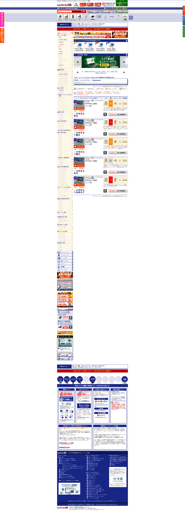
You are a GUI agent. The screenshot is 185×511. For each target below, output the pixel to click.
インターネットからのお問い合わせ (92, 509)
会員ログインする (184, 10)
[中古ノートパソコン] (65, 32)
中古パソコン (65, 24)
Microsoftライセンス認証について (94, 486)
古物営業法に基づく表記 (93, 465)
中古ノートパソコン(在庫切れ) (67, 476)
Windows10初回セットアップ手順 (95, 488)
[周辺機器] (65, 266)
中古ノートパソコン (86, 23)
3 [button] (102, 69)
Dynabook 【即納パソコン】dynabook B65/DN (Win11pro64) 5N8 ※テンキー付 (65, 314)
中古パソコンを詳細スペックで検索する (68, 460)
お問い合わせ (90, 461)
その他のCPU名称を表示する (65, 130)
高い (85, 88)
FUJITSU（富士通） (63, 39)
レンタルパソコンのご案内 (93, 497)
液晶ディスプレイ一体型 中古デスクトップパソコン (73, 468)
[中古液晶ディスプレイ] (65, 260)
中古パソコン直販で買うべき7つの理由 (95, 458)
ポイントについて (91, 478)
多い (111, 88)
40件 (126, 88)
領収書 (126, 8)
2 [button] (99, 69)
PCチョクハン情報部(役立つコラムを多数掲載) (70, 480)
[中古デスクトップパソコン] (65, 252)
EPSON (60, 53)
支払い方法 (120, 8)
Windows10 (101, 23)
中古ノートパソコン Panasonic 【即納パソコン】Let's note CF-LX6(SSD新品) (118, 134)
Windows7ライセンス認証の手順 (94, 491)
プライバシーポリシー (115, 463)
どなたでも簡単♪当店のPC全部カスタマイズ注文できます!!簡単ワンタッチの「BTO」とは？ (65, 285)
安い (82, 88)
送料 (114, 8)
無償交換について (91, 481)
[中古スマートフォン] (65, 269)
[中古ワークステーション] (65, 255)
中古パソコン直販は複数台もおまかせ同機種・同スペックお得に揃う (90, 5)
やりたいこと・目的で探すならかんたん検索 (107, 11)
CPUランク (110, 98)
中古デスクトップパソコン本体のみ (69, 465)
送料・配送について (92, 477)
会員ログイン (108, 8)
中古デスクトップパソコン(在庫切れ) (68, 477)
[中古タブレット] (65, 263)
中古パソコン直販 (76, 23)
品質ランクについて (92, 475)
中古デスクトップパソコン (66, 463)
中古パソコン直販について (93, 457)
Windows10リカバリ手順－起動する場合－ (96, 489)
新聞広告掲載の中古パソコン (66, 474)
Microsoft (61, 65)
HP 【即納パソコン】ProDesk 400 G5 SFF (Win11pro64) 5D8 (65, 323)
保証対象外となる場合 (67, 443)
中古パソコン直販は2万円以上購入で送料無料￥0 (98, 5)
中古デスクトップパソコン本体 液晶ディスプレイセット (74, 466)
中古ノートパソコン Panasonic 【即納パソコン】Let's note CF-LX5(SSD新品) (118, 152)
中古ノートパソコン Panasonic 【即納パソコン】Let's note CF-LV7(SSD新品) (118, 191)
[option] (101, 62)
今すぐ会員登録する (83, 401)
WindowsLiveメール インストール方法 (95, 496)
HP (59, 46)
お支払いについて (91, 480)
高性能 (102, 88)
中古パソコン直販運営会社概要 (94, 460)
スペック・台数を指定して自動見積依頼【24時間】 (121, 11)
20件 (123, 88)
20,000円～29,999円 (63, 74)
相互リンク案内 (91, 468)
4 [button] (104, 69)
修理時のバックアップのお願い (94, 485)
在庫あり (116, 88)
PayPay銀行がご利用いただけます (100, 417)
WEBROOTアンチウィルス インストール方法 (97, 494)
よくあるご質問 (91, 469)
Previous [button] (78, 62)
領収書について (91, 483)
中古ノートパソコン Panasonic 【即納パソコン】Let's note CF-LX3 (118, 114)
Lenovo (60, 51)
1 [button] (97, 69)
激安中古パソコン (72, 500)
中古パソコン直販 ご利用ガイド (94, 474)
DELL (60, 48)
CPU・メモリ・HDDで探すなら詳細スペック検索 (93, 11)
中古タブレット (64, 471)
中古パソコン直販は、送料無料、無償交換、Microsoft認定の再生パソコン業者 (65, 299)
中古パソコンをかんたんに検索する (68, 458)
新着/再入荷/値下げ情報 (76, 5)
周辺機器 (62, 473)
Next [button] (124, 62)
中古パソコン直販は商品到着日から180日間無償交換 (83, 5)
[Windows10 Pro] (79, 106)
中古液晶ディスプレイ (65, 469)
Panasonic (94, 23)
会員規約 (113, 464)
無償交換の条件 (65, 447)
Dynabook (61, 42)
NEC (60, 37)
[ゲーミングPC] (65, 258)
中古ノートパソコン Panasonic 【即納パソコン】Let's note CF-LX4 (118, 172)
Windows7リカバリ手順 (93, 493)
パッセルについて (91, 466)
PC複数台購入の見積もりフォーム (65, 275)
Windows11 (61, 90)
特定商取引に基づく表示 (93, 463)
